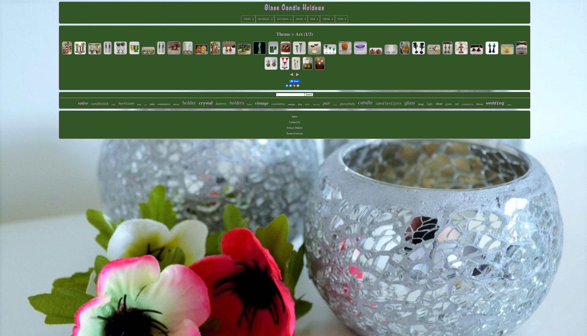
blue (300, 104)
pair (326, 103)
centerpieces (467, 104)
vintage (261, 103)
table (152, 104)
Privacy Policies (295, 127)
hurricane (126, 103)
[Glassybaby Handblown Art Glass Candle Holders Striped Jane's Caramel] (345, 54)
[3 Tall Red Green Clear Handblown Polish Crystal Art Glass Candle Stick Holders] (284, 69)
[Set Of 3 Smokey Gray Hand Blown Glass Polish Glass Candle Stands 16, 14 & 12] (296, 69)
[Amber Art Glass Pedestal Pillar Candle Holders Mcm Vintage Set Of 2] (299, 54)
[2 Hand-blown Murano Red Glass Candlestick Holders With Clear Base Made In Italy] (229, 54)
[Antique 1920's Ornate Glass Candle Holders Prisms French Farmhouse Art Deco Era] (521, 54)
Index (294, 116)
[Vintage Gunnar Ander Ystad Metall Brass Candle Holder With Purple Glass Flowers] (314, 54)
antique (291, 104)
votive (83, 103)
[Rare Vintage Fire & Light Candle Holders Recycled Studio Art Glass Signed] (201, 54)
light (430, 104)
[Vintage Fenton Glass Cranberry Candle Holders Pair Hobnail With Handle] (375, 54)
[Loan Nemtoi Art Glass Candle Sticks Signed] (108, 54)
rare (145, 105)
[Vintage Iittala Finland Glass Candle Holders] (148, 54)
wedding (495, 103)
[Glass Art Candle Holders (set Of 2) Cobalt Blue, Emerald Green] (492, 54)
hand (249, 104)
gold (335, 105)
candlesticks (388, 104)
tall (456, 104)
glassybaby (347, 104)
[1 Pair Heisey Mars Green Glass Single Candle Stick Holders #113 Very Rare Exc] (244, 54)
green (448, 104)
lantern (221, 104)
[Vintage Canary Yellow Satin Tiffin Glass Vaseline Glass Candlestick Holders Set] (307, 69)
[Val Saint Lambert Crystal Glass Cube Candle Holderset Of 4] (433, 54)
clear (439, 104)
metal (509, 105)
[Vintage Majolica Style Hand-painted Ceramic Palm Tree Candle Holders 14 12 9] (80, 54)
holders (236, 103)
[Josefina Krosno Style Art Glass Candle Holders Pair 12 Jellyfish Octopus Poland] (120, 54)
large (139, 104)
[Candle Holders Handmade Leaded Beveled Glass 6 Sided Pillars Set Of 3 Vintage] (320, 69)
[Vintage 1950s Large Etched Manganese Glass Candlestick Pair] (391, 54)
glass (409, 103)
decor (176, 104)
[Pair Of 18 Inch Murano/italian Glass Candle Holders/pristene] (67, 54)
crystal (206, 103)
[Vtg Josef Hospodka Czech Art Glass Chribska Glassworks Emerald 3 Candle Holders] (330, 54)
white (113, 104)
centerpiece (164, 104)
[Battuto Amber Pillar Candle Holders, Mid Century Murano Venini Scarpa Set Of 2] (215, 54)
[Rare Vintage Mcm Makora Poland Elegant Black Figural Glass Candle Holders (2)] (418, 54)
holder (189, 103)
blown (479, 104)
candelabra (278, 104)
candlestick (100, 103)
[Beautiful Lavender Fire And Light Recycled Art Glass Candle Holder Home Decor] (360, 54)
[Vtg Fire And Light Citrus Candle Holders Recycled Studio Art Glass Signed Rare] (405, 54)
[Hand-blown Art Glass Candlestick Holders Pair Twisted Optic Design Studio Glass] (188, 54)
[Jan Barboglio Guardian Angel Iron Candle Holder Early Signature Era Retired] (461, 54)
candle (365, 103)
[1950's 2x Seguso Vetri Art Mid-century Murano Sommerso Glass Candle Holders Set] (285, 54)
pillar (307, 104)
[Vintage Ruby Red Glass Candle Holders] (174, 54)
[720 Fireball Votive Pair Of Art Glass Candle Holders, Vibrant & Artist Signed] (271, 69)
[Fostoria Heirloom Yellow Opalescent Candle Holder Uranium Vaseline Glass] (507, 54)
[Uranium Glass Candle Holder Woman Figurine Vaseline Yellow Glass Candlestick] (259, 54)
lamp (421, 104)
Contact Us (294, 122)
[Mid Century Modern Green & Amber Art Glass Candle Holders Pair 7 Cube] (134, 54)
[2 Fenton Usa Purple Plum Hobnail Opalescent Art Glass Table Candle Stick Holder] (476, 54)
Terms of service (294, 133)
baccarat (316, 104)
